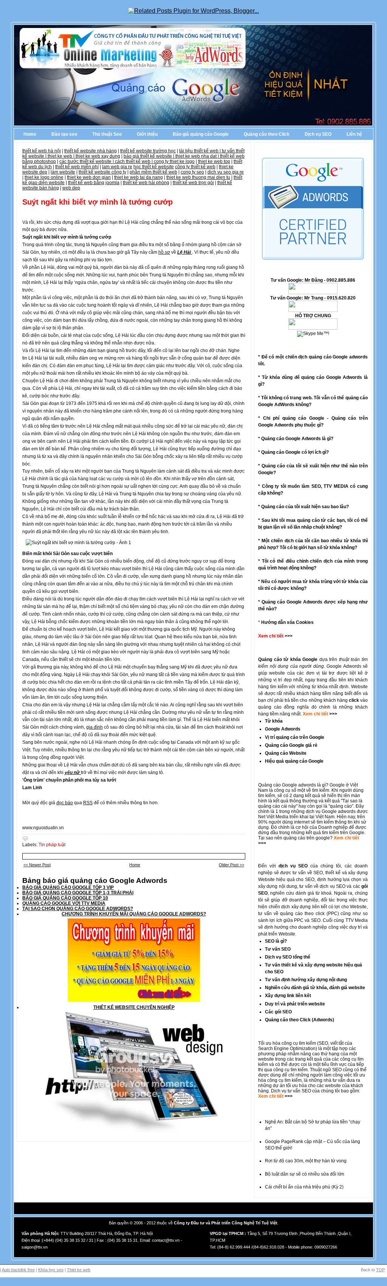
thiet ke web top (214, 161)
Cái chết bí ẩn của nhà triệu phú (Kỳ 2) (304, 1187)
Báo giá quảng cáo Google (201, 134)
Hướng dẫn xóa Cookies (287, 622)
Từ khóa (274, 721)
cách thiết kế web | (134, 161)
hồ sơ (164, 252)
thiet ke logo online (44, 177)
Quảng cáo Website (286, 753)
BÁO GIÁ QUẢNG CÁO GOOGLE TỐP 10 (65, 898)
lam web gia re (117, 166)
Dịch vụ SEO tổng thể (287, 957)
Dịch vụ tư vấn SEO (291, 1091)
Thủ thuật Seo (107, 134)
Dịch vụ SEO (318, 134)
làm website (63, 172)
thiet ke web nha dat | (197, 156)
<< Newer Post (37, 865)
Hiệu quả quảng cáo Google (294, 761)
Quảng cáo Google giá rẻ (291, 745)
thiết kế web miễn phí (77, 166)
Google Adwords (282, 729)
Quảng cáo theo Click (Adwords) (299, 1019)
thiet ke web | (62, 156)
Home (29, 134)
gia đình (94, 727)
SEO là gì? (276, 941)
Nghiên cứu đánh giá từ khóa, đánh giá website (315, 987)
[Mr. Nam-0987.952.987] (312, 328)
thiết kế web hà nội (41, 151)
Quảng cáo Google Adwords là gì (296, 438)
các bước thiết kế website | (87, 161)
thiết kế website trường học (148, 151)
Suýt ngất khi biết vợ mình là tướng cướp (97, 202)
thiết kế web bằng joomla (93, 182)
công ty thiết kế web (195, 166)
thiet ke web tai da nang (138, 177)
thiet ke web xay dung (98, 156)
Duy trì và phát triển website (295, 1004)
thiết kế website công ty (102, 172)
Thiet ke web (78, 1269)
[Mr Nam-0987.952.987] (312, 292)
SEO (323, 1043)
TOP (380, 1269)
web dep (71, 188)
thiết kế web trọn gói (193, 182)
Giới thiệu (147, 134)
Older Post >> (231, 865)
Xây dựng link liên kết (288, 995)
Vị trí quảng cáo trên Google (294, 737)
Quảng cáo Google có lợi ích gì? (295, 452)
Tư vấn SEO (278, 949)
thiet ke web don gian (89, 177)
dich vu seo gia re (225, 172)
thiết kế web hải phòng (146, 182)
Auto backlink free (18, 1269)
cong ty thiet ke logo (174, 161)
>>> (332, 714)
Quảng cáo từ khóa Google (287, 659)
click (354, 700)
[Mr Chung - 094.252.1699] (312, 310)
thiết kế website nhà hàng (90, 151)
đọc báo (64, 802)
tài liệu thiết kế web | (200, 151)
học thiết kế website (153, 166)
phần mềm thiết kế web (153, 172)
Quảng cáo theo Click (266, 134)
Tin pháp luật (52, 844)
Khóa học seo (50, 1269)
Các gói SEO (278, 1012)
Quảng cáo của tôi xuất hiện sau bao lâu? (305, 506)
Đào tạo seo (64, 134)
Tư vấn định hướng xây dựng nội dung (306, 979)
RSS (88, 802)
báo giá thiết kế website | (149, 156)
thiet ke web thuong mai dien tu (198, 177)
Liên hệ (354, 134)
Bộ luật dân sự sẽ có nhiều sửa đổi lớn (304, 1174)
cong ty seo (192, 172)
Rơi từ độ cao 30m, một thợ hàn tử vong (306, 1160)
